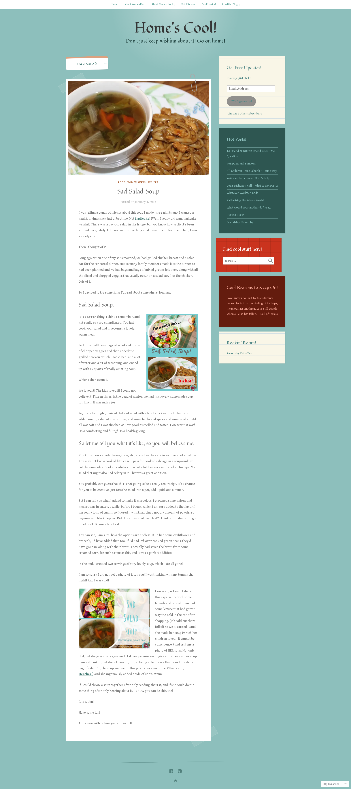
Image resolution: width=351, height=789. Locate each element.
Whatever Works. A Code (242, 193)
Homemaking (136, 182)
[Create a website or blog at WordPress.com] (175, 781)
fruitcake (142, 219)
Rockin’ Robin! (241, 343)
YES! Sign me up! (241, 101)
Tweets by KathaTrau (240, 353)
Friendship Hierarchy (240, 222)
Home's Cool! (175, 28)
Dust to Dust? (235, 215)
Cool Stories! (209, 4)
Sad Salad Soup (138, 191)
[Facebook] (171, 770)
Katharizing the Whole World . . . (247, 200)
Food (121, 182)
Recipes (153, 182)
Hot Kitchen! (188, 4)
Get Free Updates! (244, 68)
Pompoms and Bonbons (241, 163)
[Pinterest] (180, 770)
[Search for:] (248, 260)
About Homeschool (162, 4)
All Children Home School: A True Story (252, 171)
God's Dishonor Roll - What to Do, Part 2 (252, 185)
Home (115, 4)
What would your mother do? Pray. (249, 207)
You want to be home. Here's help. (248, 178)
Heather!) (86, 674)
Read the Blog (230, 4)
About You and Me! (134, 4)
